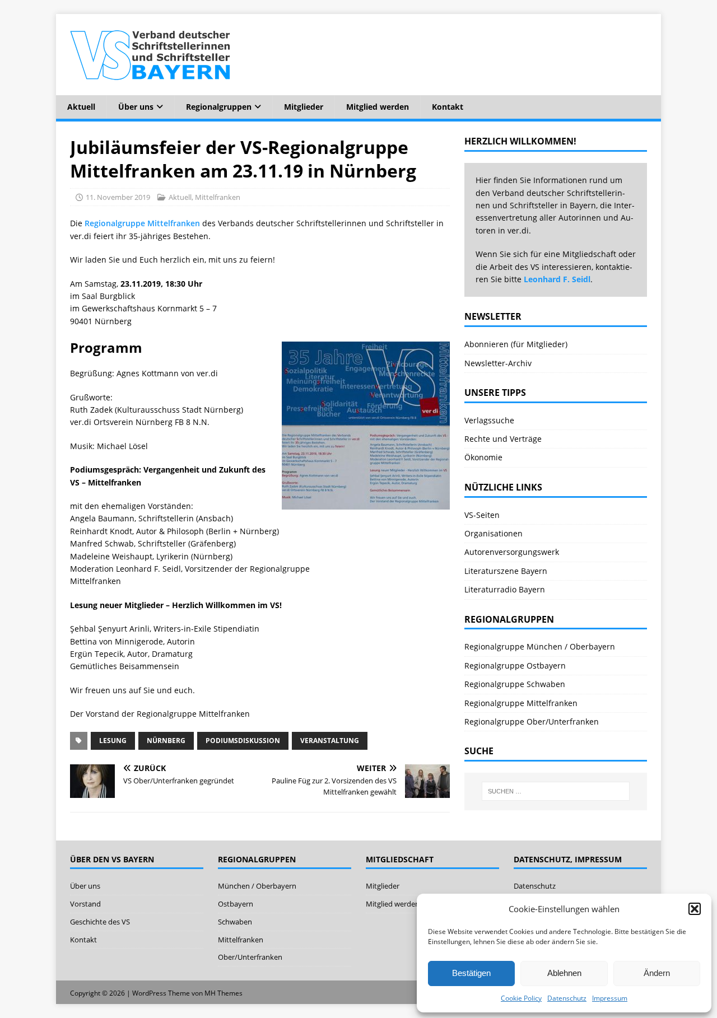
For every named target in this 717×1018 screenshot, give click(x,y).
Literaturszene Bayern (505, 571)
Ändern (657, 973)
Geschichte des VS (100, 922)
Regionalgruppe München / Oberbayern (539, 646)
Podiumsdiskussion (243, 740)
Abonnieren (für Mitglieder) (515, 344)
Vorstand (85, 904)
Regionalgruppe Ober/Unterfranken (531, 721)
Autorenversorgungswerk (511, 552)
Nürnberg (166, 740)
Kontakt (447, 106)
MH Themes (223, 993)
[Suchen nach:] (555, 791)
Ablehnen (564, 973)
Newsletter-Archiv (498, 363)
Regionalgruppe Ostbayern (515, 665)
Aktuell (81, 106)
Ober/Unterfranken (250, 957)
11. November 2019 (118, 197)
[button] (694, 908)
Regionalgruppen (219, 106)
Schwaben (235, 922)
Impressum (609, 998)
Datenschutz (566, 998)
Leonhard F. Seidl (557, 279)
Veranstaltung (329, 740)
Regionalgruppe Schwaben (514, 684)
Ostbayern (235, 904)
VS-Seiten (482, 515)
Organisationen (493, 533)
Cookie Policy (521, 998)
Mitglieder (303, 106)
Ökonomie (483, 457)
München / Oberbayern (257, 886)
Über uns (135, 106)
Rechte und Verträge (503, 438)
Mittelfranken (217, 197)
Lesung (113, 740)
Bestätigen (471, 973)
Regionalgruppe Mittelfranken (142, 223)
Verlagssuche (489, 420)
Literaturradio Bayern (504, 589)
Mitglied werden (377, 106)
